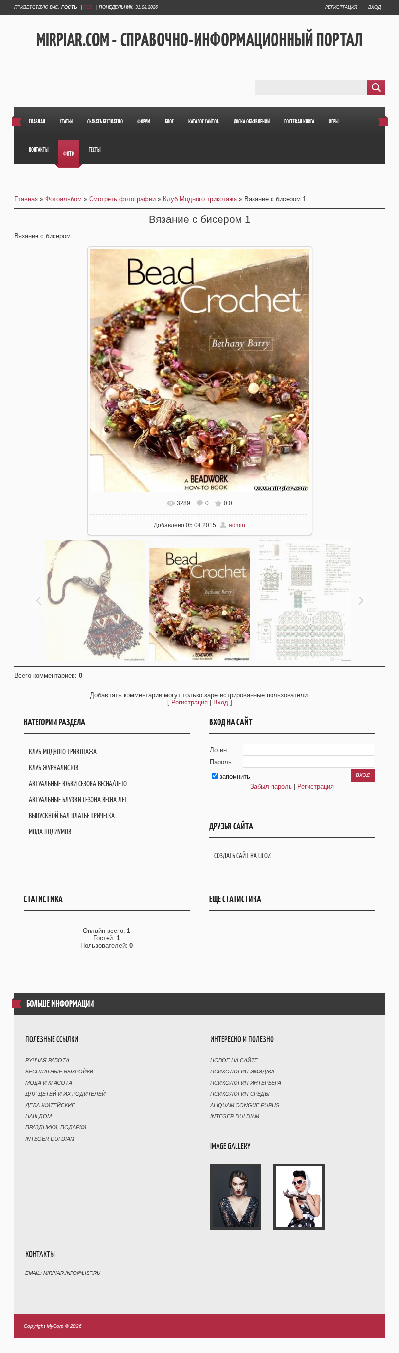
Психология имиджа (242, 1071)
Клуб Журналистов (53, 767)
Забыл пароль (271, 786)
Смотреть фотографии (122, 199)
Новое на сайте (234, 1060)
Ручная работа (47, 1060)
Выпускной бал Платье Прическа (72, 815)
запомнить (234, 776)
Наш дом (38, 1116)
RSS (87, 7)
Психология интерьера (245, 1083)
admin (237, 525)
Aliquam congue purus (244, 1105)
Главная (26, 199)
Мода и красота (48, 1083)
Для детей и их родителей (65, 1094)
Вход (374, 7)
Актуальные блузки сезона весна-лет (78, 799)
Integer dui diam (49, 1139)
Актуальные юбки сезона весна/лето (78, 783)
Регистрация (341, 7)
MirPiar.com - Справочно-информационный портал (199, 39)
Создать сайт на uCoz (242, 855)
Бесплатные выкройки (59, 1071)
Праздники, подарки (55, 1127)
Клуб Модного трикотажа (200, 199)
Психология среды (240, 1094)
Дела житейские (50, 1105)
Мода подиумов (50, 831)
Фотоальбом (63, 199)
